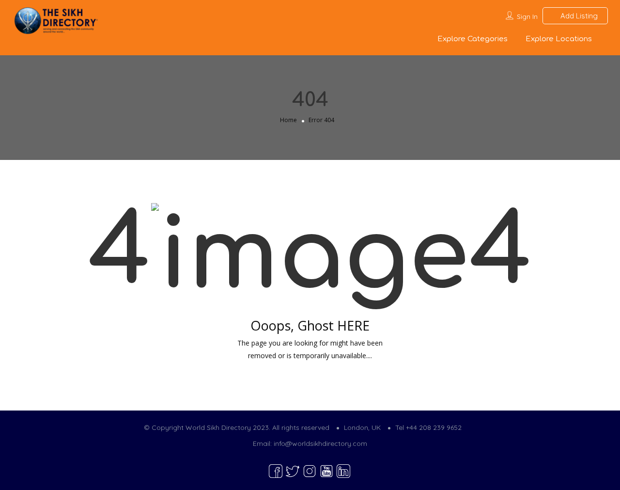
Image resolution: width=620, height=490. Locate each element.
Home (288, 120)
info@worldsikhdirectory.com (320, 443)
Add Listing (578, 15)
